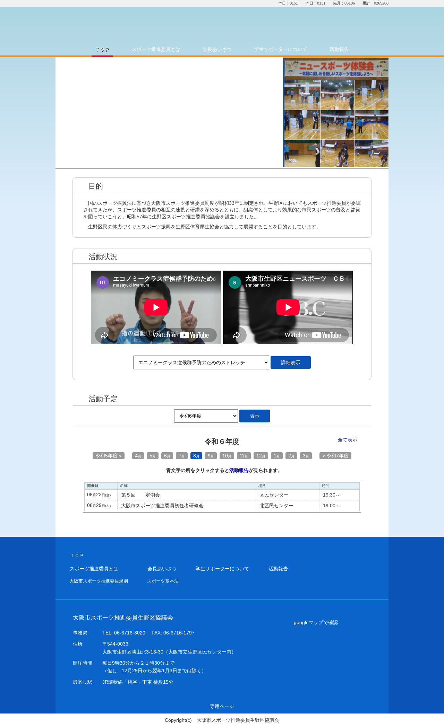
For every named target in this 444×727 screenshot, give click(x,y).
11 (244, 455)
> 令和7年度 (335, 455)
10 (226, 455)
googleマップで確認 (316, 622)
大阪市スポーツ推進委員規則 (98, 581)
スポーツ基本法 (163, 581)
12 (260, 455)
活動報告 (239, 470)
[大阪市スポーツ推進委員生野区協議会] (161, 24)
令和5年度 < (108, 455)
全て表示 (347, 440)
